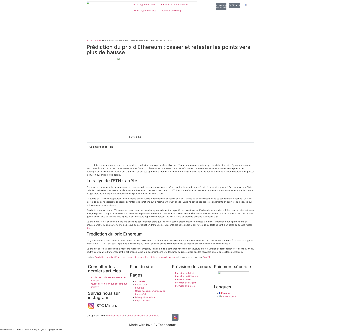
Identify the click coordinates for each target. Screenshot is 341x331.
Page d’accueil (142, 300)
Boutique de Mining (171, 10)
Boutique (139, 287)
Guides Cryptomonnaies (144, 10)
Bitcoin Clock (142, 284)
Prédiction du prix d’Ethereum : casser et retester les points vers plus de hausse (135, 257)
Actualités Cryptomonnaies (174, 4)
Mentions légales (115, 315)
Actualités (140, 281)
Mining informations (145, 297)
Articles (98, 40)
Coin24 (206, 257)
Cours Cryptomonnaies (143, 4)
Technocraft (152, 325)
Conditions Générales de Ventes (143, 315)
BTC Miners (107, 305)
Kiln (88, 228)
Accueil (90, 40)
